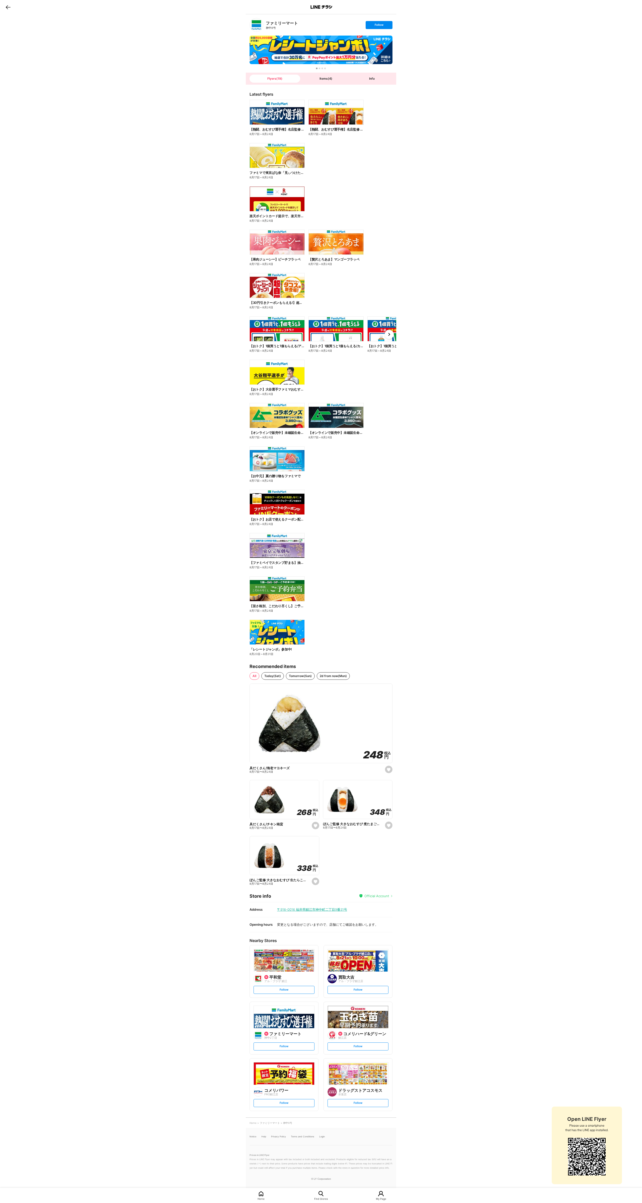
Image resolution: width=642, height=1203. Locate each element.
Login (322, 1136)
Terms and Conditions (302, 1136)
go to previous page (8, 7)
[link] (256, 25)
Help (263, 1136)
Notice (253, 1136)
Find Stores (321, 1198)
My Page (381, 1198)
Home (261, 1198)
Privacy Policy (278, 1136)
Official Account (376, 896)
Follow (378, 26)
